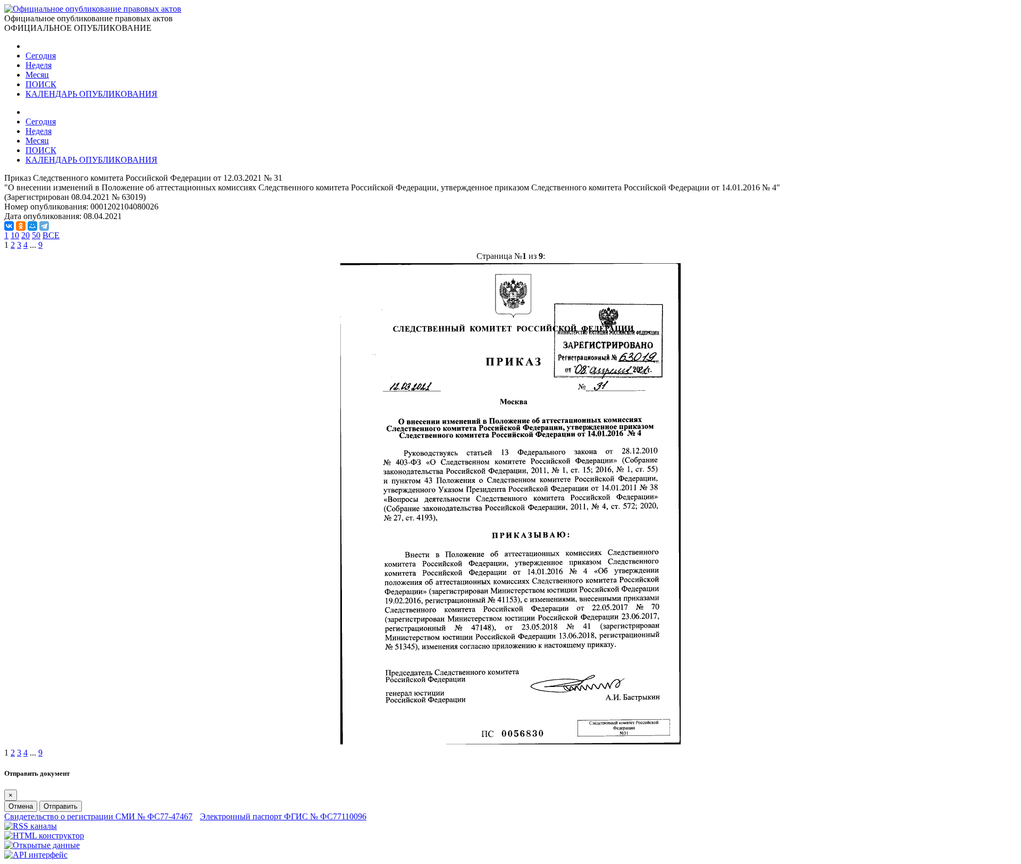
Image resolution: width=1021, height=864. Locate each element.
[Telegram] (44, 226)
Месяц (37, 74)
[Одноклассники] (21, 226)
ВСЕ (51, 235)
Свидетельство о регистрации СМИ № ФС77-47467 (98, 816)
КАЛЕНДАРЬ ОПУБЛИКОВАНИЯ (91, 93)
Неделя (39, 65)
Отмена (21, 806)
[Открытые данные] (42, 845)
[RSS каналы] (30, 826)
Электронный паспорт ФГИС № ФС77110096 (283, 816)
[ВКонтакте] (9, 226)
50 (36, 235)
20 (25, 235)
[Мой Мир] (32, 226)
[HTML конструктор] (44, 835)
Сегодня (41, 55)
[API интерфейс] (36, 854)
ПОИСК (41, 84)
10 (15, 235)
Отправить (61, 806)
